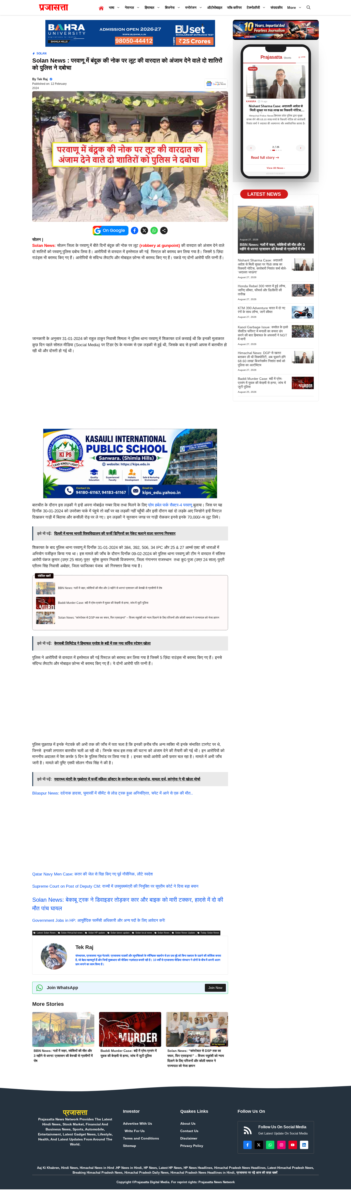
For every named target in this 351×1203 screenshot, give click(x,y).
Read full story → (265, 157)
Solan (42, 53)
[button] (308, 7)
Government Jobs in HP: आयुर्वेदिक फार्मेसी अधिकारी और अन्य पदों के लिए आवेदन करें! (98, 920)
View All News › (276, 168)
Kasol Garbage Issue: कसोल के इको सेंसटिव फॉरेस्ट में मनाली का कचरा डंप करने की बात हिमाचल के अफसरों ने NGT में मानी (263, 333)
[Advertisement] (130, 300)
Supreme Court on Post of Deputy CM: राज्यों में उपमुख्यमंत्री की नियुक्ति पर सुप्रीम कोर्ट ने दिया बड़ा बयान (115, 886)
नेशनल (129, 7)
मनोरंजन (191, 7)
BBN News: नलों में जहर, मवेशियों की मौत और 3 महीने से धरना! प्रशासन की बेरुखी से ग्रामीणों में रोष (110, 588)
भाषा (111, 7)
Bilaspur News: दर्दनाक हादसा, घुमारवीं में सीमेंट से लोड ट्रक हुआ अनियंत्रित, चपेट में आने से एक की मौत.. (112, 793)
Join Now (215, 988)
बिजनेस (170, 7)
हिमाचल (149, 7)
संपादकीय (276, 7)
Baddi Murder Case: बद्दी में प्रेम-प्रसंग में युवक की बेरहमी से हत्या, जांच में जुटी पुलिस (103, 602)
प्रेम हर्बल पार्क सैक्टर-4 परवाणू (169, 505)
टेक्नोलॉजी (253, 7)
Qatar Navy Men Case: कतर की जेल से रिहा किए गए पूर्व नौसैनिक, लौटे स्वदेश (92, 874)
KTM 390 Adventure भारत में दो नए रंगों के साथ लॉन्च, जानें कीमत (261, 310)
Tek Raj (42, 79)
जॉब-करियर (234, 7)
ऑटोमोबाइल (214, 7)
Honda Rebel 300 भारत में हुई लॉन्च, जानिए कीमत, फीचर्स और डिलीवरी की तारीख (262, 290)
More (291, 7)
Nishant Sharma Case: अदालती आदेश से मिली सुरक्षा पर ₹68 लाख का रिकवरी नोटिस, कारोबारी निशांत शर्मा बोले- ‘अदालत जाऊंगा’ (262, 266)
